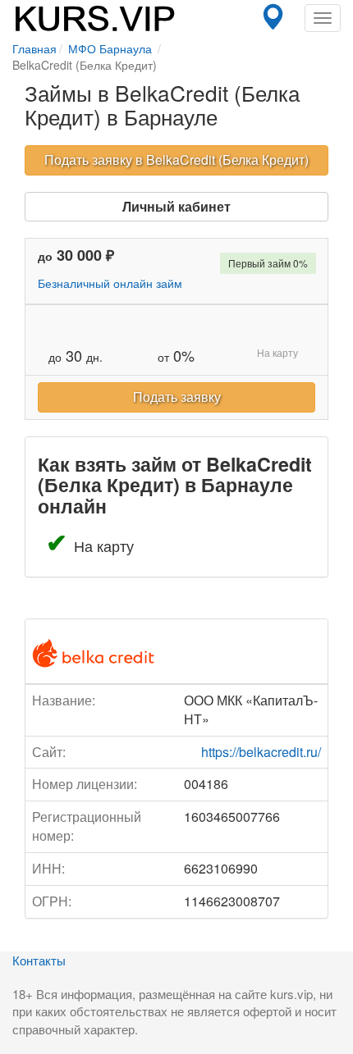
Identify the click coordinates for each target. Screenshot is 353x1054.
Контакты (39, 960)
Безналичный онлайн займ (110, 283)
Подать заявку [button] (177, 396)
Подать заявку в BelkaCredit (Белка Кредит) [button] (176, 159)
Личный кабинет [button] (176, 206)
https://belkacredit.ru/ (261, 751)
